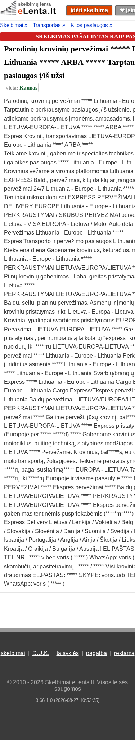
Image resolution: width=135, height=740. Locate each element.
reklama (124, 653)
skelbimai (13, 653)
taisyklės (68, 653)
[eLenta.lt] (29, 13)
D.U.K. (40, 653)
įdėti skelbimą (89, 10)
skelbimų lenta (34, 4)
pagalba (96, 653)
